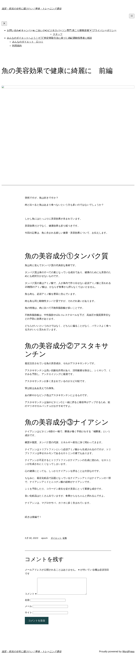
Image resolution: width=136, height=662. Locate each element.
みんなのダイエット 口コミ (27, 41)
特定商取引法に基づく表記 (58, 37)
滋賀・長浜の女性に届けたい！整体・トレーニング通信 (31, 8)
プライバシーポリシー (104, 30)
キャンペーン (28, 30)
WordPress (128, 651)
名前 (27, 600)
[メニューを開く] (131, 16)
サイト (28, 612)
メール (28, 606)
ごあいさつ (42, 30)
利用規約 (17, 45)
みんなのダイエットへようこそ (23, 37)
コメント (31, 593)
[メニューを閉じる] (4, 23)
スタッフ (57, 34)
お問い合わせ (14, 30)
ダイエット (56, 538)
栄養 (65, 538)
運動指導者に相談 (82, 37)
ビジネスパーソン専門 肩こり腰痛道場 (68, 30)
